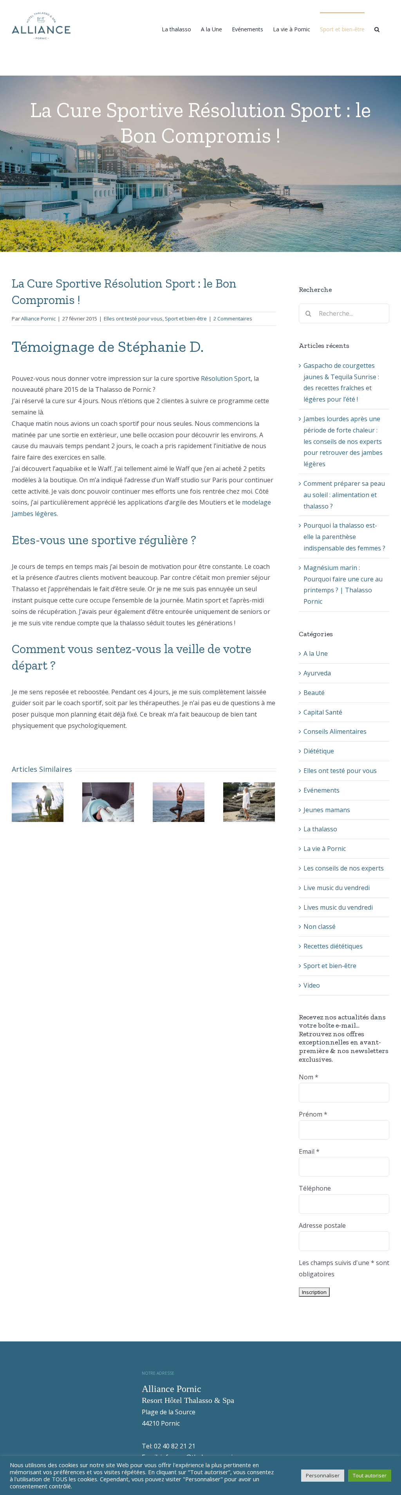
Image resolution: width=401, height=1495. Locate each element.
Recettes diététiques (333, 946)
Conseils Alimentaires (335, 731)
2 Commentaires (232, 318)
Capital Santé (322, 712)
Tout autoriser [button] (370, 1475)
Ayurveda (317, 673)
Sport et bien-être (186, 318)
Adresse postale (322, 1225)
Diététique (318, 751)
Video (311, 985)
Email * (309, 1151)
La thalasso (320, 829)
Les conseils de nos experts (343, 868)
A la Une (315, 653)
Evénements (321, 790)
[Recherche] (376, 28)
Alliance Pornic (38, 318)
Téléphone (315, 1188)
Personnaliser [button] (323, 1475)
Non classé (319, 926)
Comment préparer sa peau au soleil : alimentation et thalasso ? (344, 494)
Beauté (314, 692)
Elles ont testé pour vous (133, 318)
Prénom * (313, 1114)
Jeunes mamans (326, 809)
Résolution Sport (226, 378)
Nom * (308, 1077)
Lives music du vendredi (338, 907)
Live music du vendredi (336, 887)
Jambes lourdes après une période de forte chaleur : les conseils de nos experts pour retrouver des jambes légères (343, 441)
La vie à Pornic (324, 848)
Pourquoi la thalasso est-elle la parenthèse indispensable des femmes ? (344, 536)
